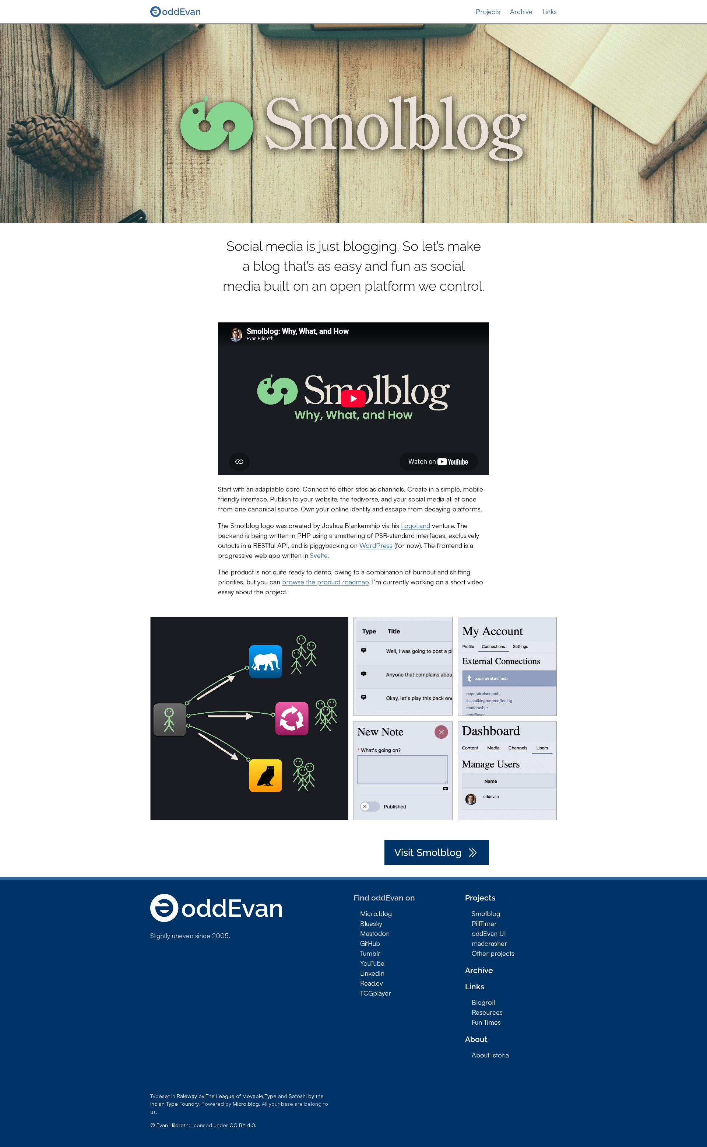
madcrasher (489, 943)
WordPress (376, 545)
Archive (521, 11)
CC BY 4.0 (242, 1125)
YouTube (372, 963)
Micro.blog (376, 913)
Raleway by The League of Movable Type (227, 1095)
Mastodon (375, 933)
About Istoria (490, 1055)
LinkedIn (372, 973)
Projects (488, 11)
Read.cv (371, 983)
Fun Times (486, 1022)
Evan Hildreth (172, 1125)
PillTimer (484, 923)
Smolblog (486, 913)
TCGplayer (375, 993)
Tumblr (370, 953)
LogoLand (415, 525)
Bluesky (371, 923)
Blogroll (483, 1002)
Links (549, 11)
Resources (487, 1012)
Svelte (318, 555)
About (476, 1039)
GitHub (370, 943)
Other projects (493, 953)
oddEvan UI (489, 933)
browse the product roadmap (325, 582)
